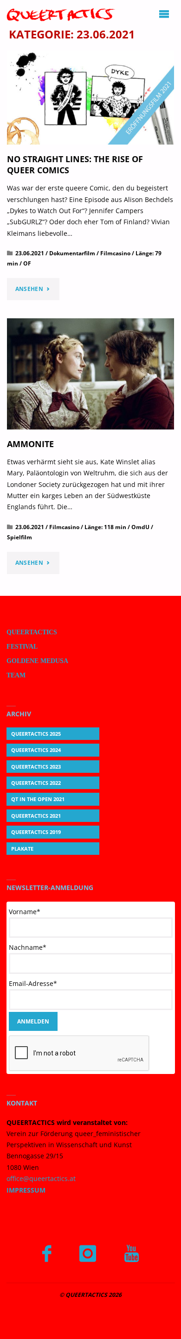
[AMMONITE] (91, 373)
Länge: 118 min (105, 527)
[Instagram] (88, 1253)
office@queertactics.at (41, 1179)
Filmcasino (115, 253)
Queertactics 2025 (36, 733)
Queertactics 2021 (36, 815)
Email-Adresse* (33, 983)
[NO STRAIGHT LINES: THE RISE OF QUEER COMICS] (91, 98)
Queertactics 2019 (36, 831)
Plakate (22, 848)
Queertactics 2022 (36, 782)
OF (27, 263)
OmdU (140, 527)
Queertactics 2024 (36, 749)
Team (16, 675)
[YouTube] (131, 1253)
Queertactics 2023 (36, 766)
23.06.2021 (29, 253)
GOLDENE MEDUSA (37, 660)
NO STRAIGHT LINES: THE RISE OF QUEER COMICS (75, 164)
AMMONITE (30, 443)
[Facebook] (47, 1253)
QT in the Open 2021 (38, 799)
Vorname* (24, 911)
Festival (22, 646)
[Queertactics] (60, 14)
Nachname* (27, 947)
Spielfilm (19, 537)
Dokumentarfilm (72, 253)
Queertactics (31, 632)
